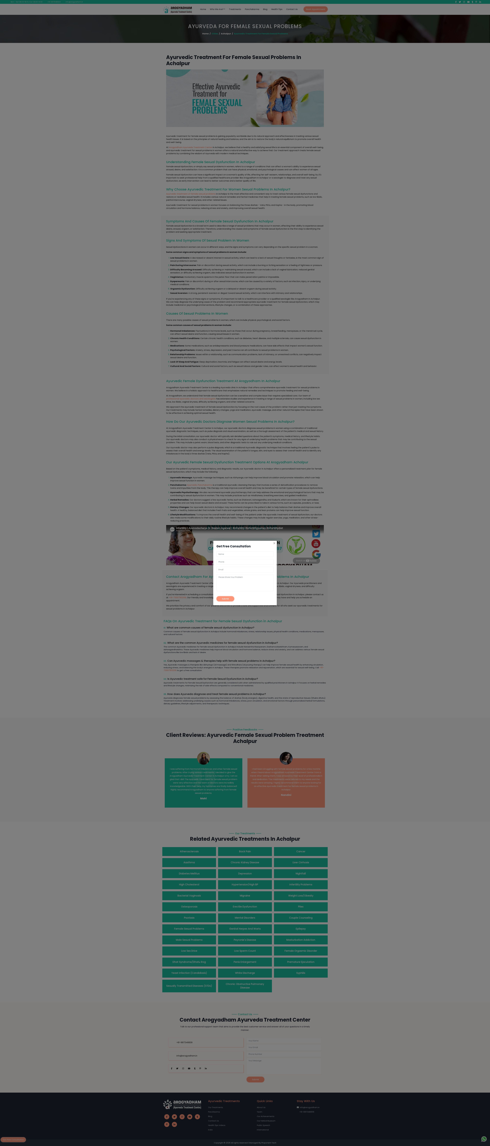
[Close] (274, 543)
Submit (225, 598)
